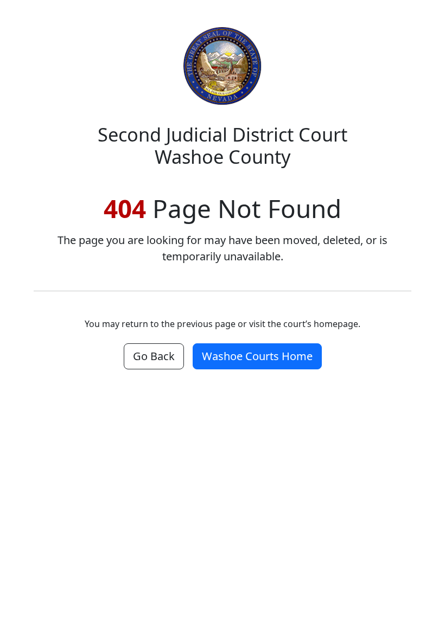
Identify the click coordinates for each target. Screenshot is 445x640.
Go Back (154, 356)
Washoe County (222, 145)
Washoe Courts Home (257, 356)
